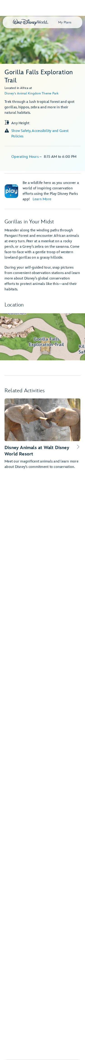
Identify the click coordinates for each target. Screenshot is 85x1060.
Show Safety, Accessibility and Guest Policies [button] (39, 133)
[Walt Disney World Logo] (30, 22)
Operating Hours (25, 157)
